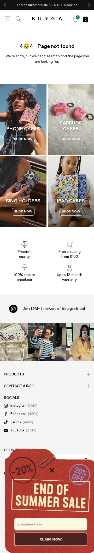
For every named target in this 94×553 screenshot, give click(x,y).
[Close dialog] (48, 470)
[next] (89, 5)
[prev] (5, 5)
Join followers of (54, 309)
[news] (75, 19)
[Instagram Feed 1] (47, 342)
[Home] (47, 19)
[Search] (18, 19)
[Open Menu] (7, 19)
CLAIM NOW (47, 539)
